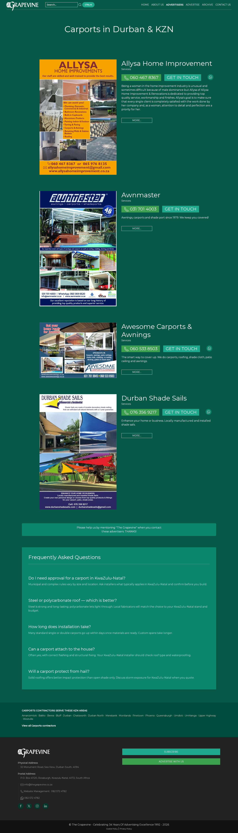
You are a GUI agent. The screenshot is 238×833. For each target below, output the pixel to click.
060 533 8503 (143, 348)
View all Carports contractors (39, 725)
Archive (207, 4)
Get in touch (182, 77)
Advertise (193, 4)
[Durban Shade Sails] (78, 451)
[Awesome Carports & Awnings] (78, 350)
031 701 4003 (142, 209)
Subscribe (171, 751)
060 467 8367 (144, 77)
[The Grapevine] (22, 6)
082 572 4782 (59, 791)
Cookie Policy (112, 829)
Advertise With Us (171, 761)
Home (145, 4)
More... (136, 120)
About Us (157, 4)
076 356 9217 (143, 412)
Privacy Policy (126, 829)
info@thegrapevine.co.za (38, 784)
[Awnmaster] (78, 248)
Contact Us (223, 4)
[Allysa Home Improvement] (78, 117)
